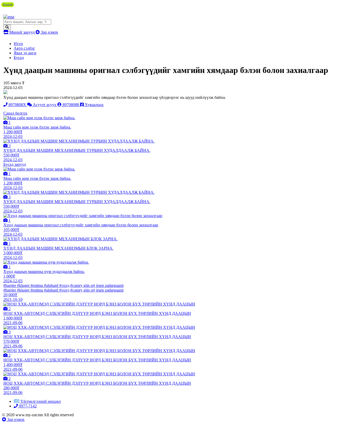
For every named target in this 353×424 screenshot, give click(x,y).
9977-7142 (27, 406)
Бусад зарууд (14, 164)
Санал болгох (15, 113)
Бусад (19, 57)
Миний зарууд (22, 32)
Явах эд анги (25, 53)
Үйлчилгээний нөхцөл (40, 401)
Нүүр (18, 43)
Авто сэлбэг (24, 48)
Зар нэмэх (49, 32)
